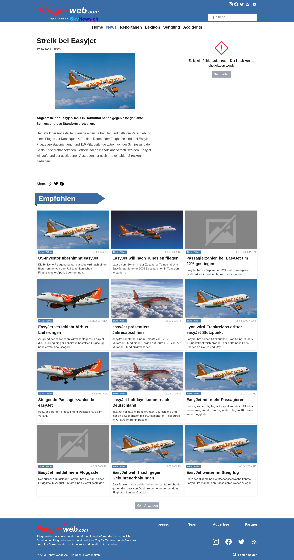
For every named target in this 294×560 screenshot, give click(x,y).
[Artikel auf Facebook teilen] (62, 184)
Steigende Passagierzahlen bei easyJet (65, 354)
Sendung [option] (171, 27)
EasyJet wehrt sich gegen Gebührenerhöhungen (145, 427)
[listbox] (97, 27)
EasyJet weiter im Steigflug (204, 427)
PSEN (58, 49)
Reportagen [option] (131, 27)
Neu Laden (221, 74)
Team (192, 524)
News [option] (111, 27)
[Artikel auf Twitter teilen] (56, 184)
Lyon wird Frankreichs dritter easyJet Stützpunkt (218, 281)
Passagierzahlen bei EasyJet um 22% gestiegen (219, 213)
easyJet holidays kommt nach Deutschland (141, 354)
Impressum (163, 524)
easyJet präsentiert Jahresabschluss (136, 281)
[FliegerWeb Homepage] (68, 9)
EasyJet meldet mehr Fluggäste (59, 427)
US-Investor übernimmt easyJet (59, 213)
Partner (251, 524)
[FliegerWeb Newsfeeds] (247, 4)
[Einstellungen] (254, 4)
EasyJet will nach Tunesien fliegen (135, 213)
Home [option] (97, 27)
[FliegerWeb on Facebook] (236, 5)
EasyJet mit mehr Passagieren (206, 354)
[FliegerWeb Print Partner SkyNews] (83, 19)
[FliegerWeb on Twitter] (242, 5)
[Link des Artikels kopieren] (51, 184)
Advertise (221, 524)
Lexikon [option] (152, 27)
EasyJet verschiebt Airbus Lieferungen (64, 281)
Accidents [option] (192, 27)
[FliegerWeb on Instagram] (230, 5)
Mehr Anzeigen (147, 505)
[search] (212, 17)
